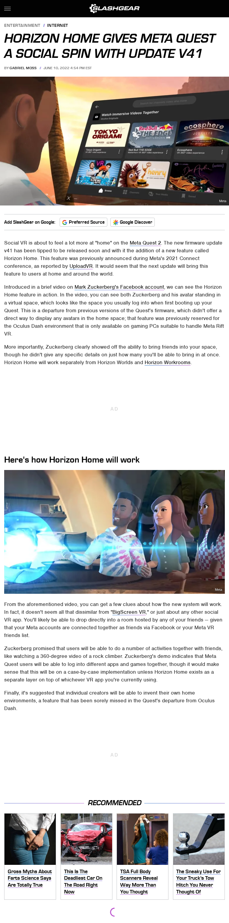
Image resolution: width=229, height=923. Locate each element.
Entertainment (22, 26)
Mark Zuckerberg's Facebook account (119, 287)
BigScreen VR (129, 612)
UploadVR (81, 266)
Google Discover (136, 222)
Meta (222, 201)
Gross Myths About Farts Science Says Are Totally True (30, 878)
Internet (57, 26)
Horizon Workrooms (168, 362)
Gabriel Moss (23, 68)
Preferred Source (87, 222)
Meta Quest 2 (145, 242)
